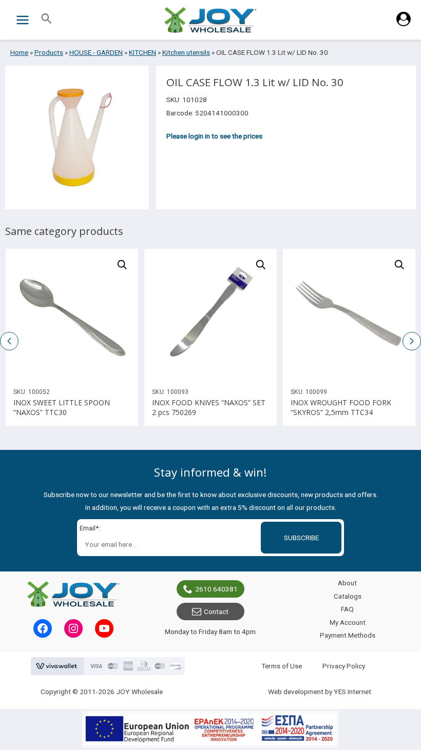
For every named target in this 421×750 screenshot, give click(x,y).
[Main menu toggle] (22, 20)
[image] (72, 315)
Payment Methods (347, 635)
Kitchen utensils (186, 52)
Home (19, 52)
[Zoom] (122, 264)
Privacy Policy (343, 666)
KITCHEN (142, 52)
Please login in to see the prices (214, 136)
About (347, 583)
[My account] (403, 23)
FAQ (347, 609)
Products (48, 52)
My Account (348, 622)
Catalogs (347, 596)
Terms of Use (281, 666)
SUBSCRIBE (301, 538)
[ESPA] (210, 729)
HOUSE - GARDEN (96, 52)
